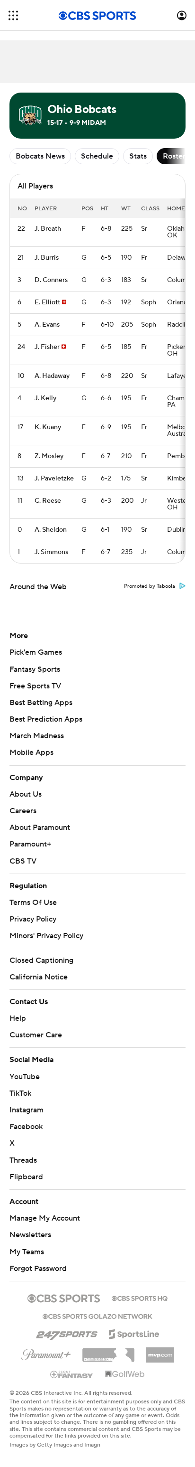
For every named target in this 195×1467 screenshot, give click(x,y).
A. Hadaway (52, 376)
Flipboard (26, 1177)
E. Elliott (47, 302)
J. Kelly (45, 398)
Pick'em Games (35, 652)
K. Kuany (48, 427)
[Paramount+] (46, 1352)
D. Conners (51, 280)
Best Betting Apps (40, 702)
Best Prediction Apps (45, 719)
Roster (174, 156)
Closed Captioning (41, 960)
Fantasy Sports (34, 669)
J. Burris (47, 258)
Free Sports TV (35, 686)
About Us (25, 794)
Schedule (97, 156)
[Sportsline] (134, 1332)
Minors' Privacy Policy (46, 935)
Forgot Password (38, 1268)
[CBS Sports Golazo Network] (97, 1315)
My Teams (26, 1252)
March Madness (36, 736)
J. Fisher (47, 347)
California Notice (38, 977)
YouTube (24, 1076)
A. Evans (47, 324)
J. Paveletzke (54, 478)
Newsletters (30, 1235)
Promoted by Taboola (149, 586)
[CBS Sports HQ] (140, 1297)
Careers (22, 811)
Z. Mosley (49, 456)
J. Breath (48, 229)
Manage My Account (44, 1218)
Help (17, 1018)
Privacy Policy (32, 919)
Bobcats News (40, 156)
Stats (138, 156)
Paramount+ (30, 844)
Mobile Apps (31, 752)
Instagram (26, 1110)
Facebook (26, 1126)
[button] (13, 15)
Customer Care (35, 1035)
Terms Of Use (33, 902)
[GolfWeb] (125, 1374)
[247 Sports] (67, 1332)
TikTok (20, 1093)
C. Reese (48, 501)
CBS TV (22, 861)
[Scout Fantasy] (72, 1374)
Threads (23, 1160)
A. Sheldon (51, 530)
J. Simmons (51, 552)
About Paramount (39, 827)
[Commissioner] (108, 1351)
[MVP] (160, 1351)
